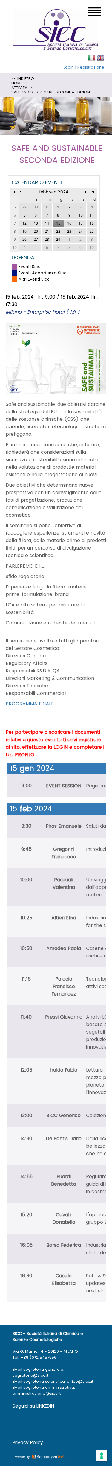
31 (47, 207)
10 (92, 247)
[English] (100, 57)
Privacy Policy (28, 1442)
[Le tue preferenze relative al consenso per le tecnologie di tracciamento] (101, 1455)
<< (14, 192)
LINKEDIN (45, 1406)
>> (93, 192)
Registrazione (90, 67)
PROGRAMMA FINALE (30, 703)
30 (36, 207)
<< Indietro (22, 78)
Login (69, 67)
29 (24, 207)
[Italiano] (91, 57)
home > (19, 83)
